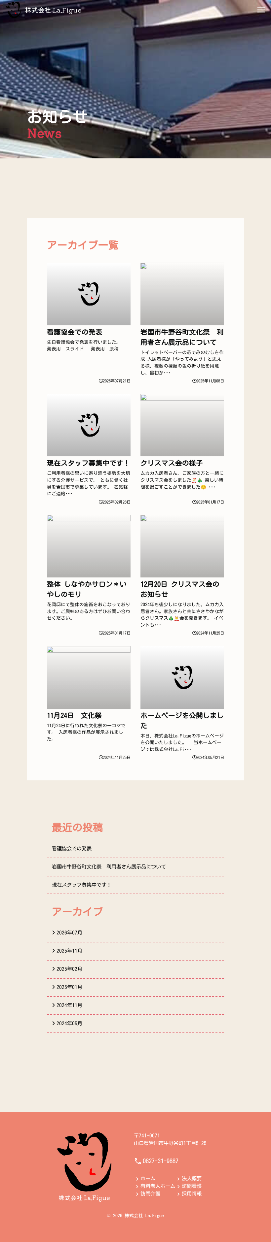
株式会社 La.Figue (53, 10)
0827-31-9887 (160, 1161)
